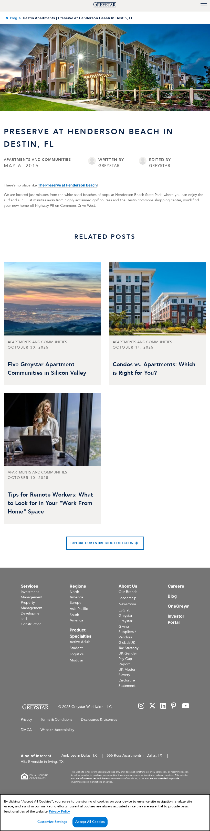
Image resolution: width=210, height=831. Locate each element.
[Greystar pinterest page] (174, 706)
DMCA (26, 729)
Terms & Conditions (56, 719)
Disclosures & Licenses (99, 719)
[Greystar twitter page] (152, 706)
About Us (128, 586)
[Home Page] (35, 707)
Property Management (32, 605)
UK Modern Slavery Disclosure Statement (128, 677)
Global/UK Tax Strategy (129, 645)
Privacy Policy (59, 811)
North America (76, 594)
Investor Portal (176, 619)
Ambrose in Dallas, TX (79, 755)
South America (76, 617)
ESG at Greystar (125, 613)
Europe (75, 602)
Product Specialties (80, 633)
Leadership (127, 598)
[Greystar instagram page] (141, 706)
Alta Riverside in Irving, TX (42, 761)
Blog (13, 18)
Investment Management (32, 594)
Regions (78, 586)
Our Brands (128, 591)
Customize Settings (52, 821)
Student (76, 648)
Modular (76, 660)
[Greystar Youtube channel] (185, 706)
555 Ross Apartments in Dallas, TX (134, 755)
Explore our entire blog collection (101, 543)
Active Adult (80, 641)
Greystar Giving (125, 624)
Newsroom (127, 604)
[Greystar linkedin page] (163, 706)
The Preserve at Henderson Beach (67, 185)
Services (29, 586)
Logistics (76, 654)
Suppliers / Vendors (127, 634)
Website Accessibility (57, 729)
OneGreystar (181, 606)
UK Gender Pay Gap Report (128, 659)
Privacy (26, 719)
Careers (176, 586)
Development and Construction (32, 619)
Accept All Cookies (89, 821)
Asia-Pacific (79, 608)
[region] (105, 812)
